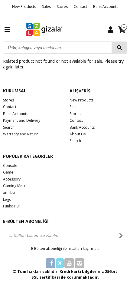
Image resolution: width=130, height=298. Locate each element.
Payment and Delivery (21, 120)
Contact (80, 6)
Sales (46, 6)
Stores (62, 6)
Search (9, 127)
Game (8, 172)
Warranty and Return (20, 134)
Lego (7, 199)
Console (10, 165)
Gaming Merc (14, 185)
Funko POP (12, 206)
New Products (24, 6)
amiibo (9, 192)
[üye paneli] (110, 29)
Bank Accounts (105, 6)
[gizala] (44, 29)
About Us (78, 134)
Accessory (12, 179)
